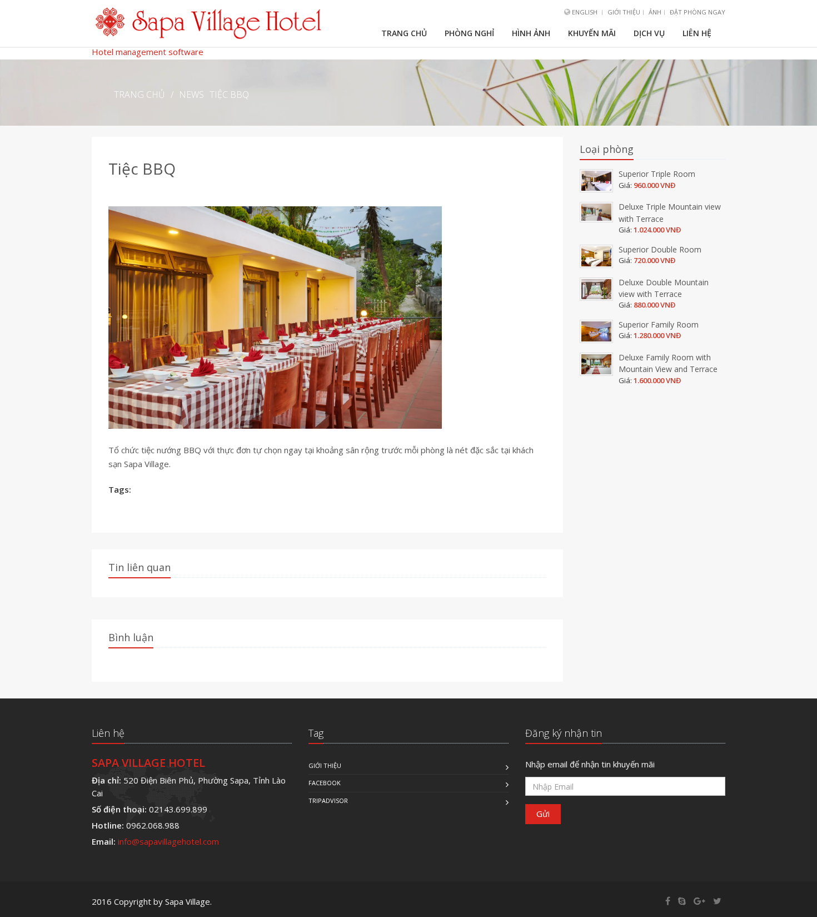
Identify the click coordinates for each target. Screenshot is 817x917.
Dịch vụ (649, 33)
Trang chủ (404, 33)
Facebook (324, 783)
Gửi (543, 813)
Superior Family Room (659, 324)
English (584, 12)
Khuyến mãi (592, 33)
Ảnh (655, 12)
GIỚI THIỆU (623, 12)
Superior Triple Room (657, 173)
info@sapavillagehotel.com (168, 841)
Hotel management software (147, 51)
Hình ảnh (531, 33)
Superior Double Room (660, 249)
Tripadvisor (328, 800)
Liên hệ (697, 33)
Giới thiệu (324, 765)
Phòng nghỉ (469, 33)
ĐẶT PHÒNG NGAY (697, 12)
